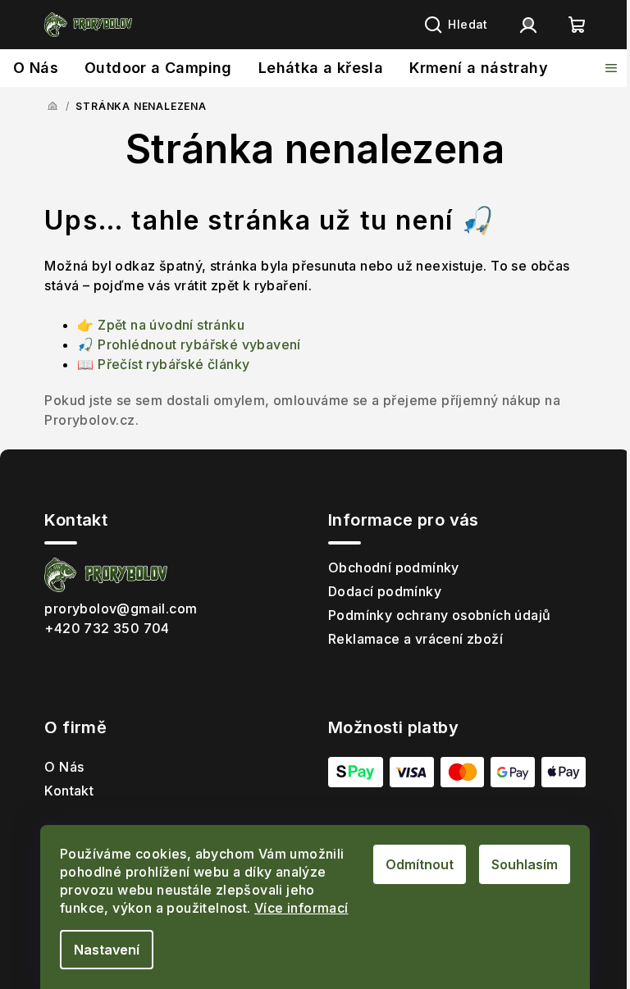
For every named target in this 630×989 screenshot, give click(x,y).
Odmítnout (420, 864)
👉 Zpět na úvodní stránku (160, 325)
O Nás (64, 767)
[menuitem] (35, 68)
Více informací (301, 908)
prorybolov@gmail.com (120, 608)
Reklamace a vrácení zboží (415, 639)
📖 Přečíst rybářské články (163, 364)
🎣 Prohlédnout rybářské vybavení (188, 344)
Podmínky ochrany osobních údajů (439, 615)
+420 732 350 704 (106, 628)
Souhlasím (524, 864)
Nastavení (106, 949)
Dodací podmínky (384, 591)
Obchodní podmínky (393, 567)
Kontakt (69, 790)
